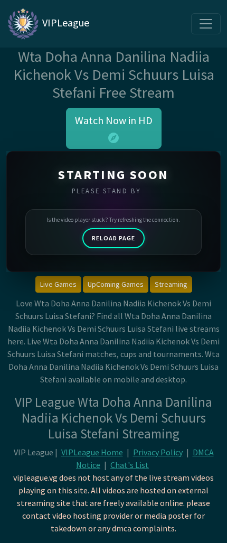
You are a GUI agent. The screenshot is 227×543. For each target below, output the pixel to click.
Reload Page (113, 238)
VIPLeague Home (92, 452)
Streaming (171, 284)
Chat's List (129, 465)
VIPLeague (64, 22)
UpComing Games (116, 284)
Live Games (58, 284)
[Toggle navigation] (206, 23)
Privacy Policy (158, 452)
